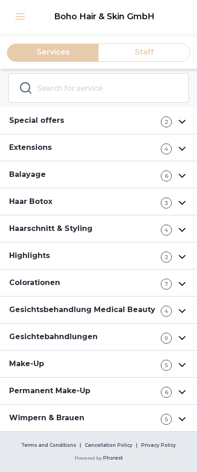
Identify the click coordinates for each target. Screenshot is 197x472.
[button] (20, 16)
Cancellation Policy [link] (108, 445)
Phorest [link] (113, 458)
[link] (104, 16)
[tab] (52, 52)
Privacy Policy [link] (158, 445)
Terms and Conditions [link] (48, 445)
